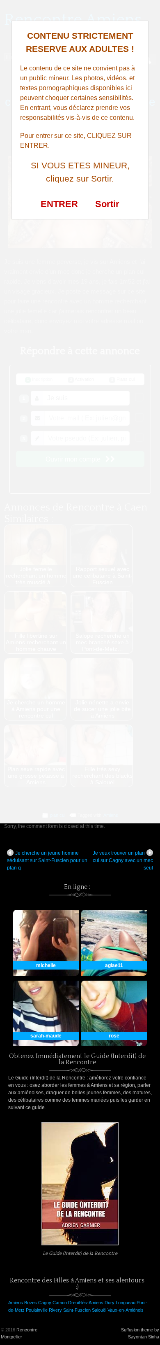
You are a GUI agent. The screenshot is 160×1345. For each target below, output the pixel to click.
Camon (60, 1302)
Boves (30, 1302)
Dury (109, 1302)
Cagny (44, 1302)
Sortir (107, 204)
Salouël (99, 1310)
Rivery (55, 1310)
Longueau (125, 1302)
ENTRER (59, 204)
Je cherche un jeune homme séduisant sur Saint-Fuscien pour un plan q (47, 860)
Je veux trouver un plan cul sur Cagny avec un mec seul (123, 860)
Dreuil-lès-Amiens (85, 1302)
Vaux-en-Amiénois (125, 1310)
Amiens (15, 1302)
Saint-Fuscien (77, 1310)
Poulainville (37, 1310)
